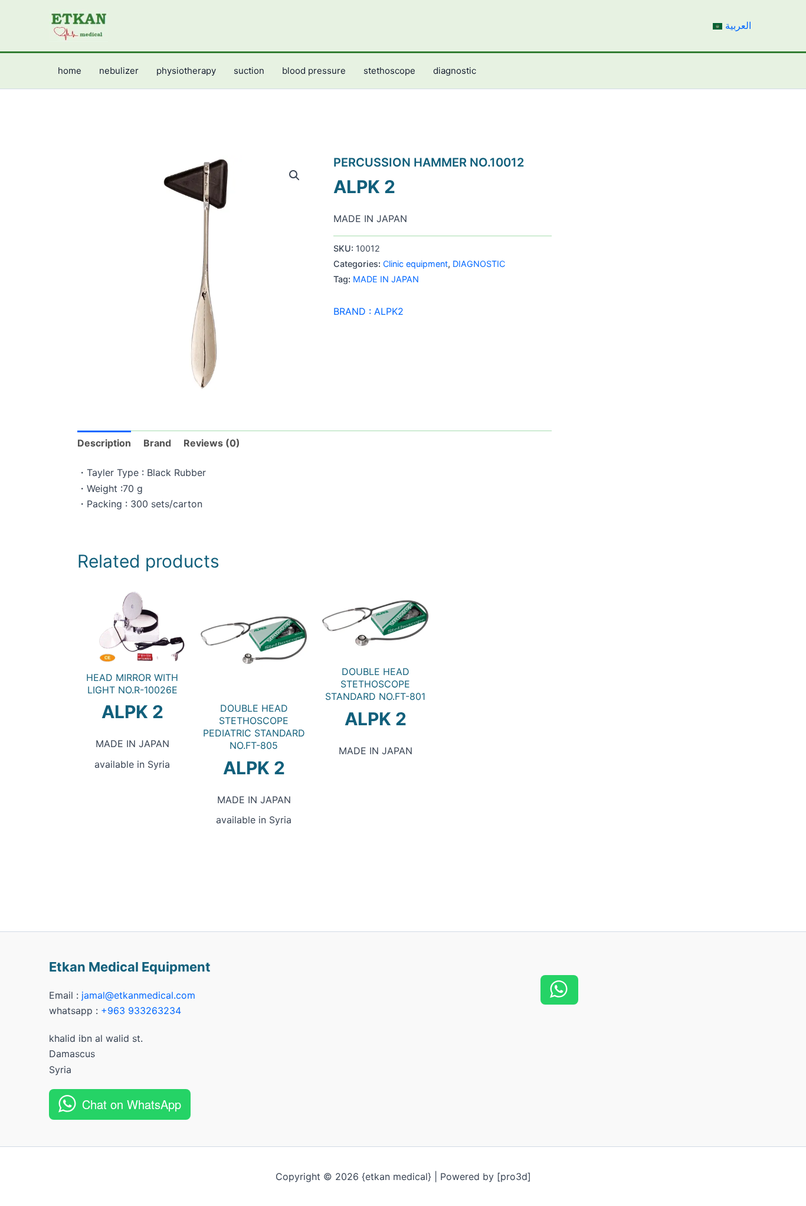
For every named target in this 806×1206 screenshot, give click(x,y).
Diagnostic (454, 70)
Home (69, 70)
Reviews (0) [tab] (212, 443)
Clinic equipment (415, 264)
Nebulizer (119, 70)
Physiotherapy (186, 70)
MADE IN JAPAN (386, 279)
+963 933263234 (141, 1010)
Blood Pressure (314, 70)
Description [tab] (104, 443)
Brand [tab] (157, 443)
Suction (249, 70)
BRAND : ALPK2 (368, 311)
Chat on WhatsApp (131, 1104)
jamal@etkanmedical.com (138, 995)
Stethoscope (389, 70)
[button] (294, 175)
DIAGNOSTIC (479, 264)
